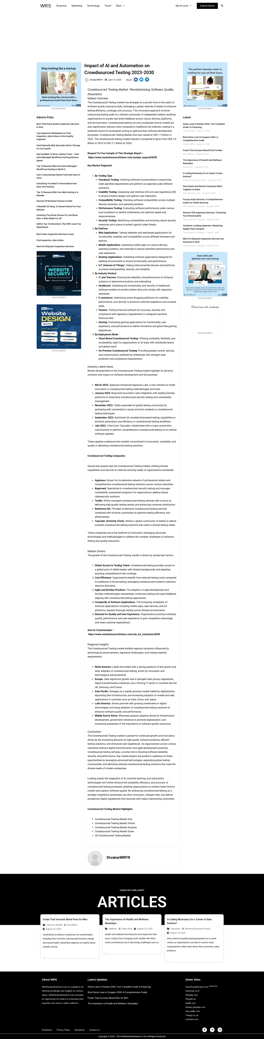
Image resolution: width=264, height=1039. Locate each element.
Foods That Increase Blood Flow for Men (202, 150)
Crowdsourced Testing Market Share (114, 831)
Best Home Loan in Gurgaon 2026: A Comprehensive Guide (117, 992)
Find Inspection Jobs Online (50, 240)
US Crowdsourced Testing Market (113, 835)
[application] (123, 6)
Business (62, 5)
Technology (93, 5)
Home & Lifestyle (54, 925)
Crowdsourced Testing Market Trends (115, 823)
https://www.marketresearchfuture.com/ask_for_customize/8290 (124, 634)
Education (175, 928)
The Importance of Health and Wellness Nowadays (113, 1003)
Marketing (77, 5)
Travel (108, 5)
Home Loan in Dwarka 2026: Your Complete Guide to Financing (119, 986)
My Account (182, 5)
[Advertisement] (132, 34)
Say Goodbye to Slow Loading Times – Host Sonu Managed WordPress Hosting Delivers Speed (58, 157)
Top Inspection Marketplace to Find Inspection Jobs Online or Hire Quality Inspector (55, 136)
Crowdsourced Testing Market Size (113, 819)
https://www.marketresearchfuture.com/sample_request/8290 (122, 157)
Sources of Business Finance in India (54, 201)
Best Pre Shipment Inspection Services (55, 246)
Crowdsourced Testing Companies (106, 455)
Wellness (113, 928)
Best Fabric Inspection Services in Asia (55, 234)
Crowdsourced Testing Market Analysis (116, 827)
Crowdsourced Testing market (108, 102)
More (119, 5)
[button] (207, 6)
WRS (45, 5)
